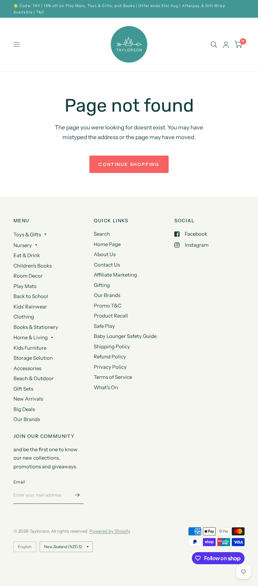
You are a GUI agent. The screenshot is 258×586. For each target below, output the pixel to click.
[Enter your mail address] (77, 495)
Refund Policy (110, 356)
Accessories (27, 368)
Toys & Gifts (27, 234)
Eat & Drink (26, 255)
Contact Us (107, 264)
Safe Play (104, 326)
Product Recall (111, 315)
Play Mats (24, 286)
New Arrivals (28, 399)
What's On (106, 387)
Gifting (102, 285)
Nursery (22, 245)
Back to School (30, 296)
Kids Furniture (29, 348)
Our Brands (26, 419)
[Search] (213, 44)
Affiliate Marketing (115, 275)
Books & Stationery (35, 327)
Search (102, 234)
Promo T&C (107, 305)
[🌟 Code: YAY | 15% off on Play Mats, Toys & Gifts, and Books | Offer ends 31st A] (129, 9)
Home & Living (30, 337)
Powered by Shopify (109, 531)
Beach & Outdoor (33, 378)
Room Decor (28, 276)
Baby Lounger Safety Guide (125, 336)
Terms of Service (113, 377)
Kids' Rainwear (30, 306)
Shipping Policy (112, 346)
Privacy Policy (110, 367)
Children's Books (32, 265)
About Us (105, 254)
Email (19, 481)
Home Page (107, 244)
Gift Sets (23, 389)
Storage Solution (33, 358)
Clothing (23, 316)
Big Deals (24, 409)
